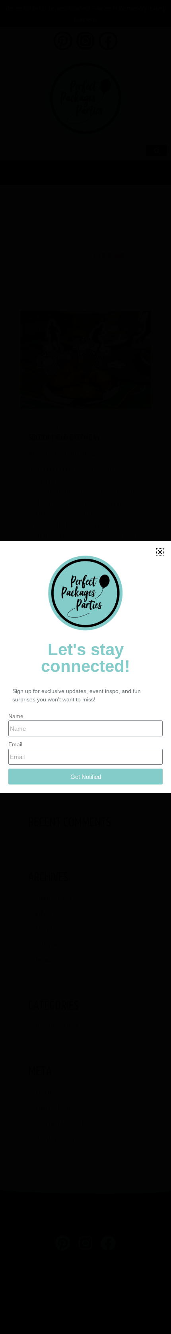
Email (15, 744)
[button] (160, 552)
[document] (85, 667)
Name (15, 716)
